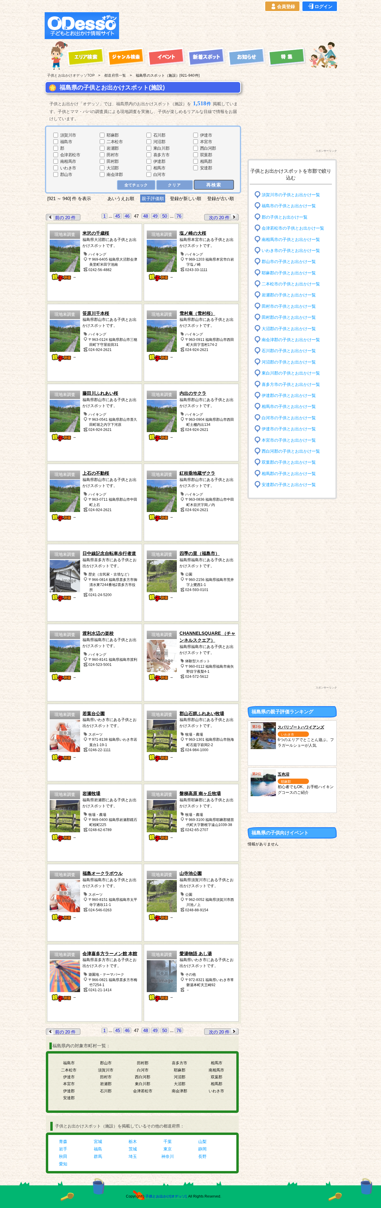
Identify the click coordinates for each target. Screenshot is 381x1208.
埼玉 (133, 1156)
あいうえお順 (120, 198)
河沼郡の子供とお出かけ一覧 (289, 362)
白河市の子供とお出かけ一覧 (289, 417)
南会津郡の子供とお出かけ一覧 (291, 340)
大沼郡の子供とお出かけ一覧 (289, 328)
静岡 (202, 1149)
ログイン (323, 6)
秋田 (63, 1156)
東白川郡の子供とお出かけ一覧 (291, 373)
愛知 (63, 1163)
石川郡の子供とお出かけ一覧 (289, 351)
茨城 (133, 1149)
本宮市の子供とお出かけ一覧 (289, 440)
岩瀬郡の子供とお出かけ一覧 (289, 295)
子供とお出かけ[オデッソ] (165, 1196)
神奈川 (167, 1156)
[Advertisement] (229, 25)
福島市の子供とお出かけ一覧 (289, 206)
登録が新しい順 (185, 198)
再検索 (213, 184)
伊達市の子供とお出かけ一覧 (289, 429)
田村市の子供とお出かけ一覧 (289, 306)
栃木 (133, 1141)
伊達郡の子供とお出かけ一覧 (289, 395)
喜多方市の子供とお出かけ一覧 (291, 384)
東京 (167, 1149)
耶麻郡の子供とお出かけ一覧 (289, 272)
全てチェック (136, 185)
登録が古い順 (221, 198)
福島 (98, 1149)
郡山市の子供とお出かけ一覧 (289, 261)
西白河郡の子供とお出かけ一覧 (291, 451)
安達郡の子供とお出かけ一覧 (289, 484)
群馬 (98, 1156)
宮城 (98, 1141)
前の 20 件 (65, 217)
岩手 (63, 1149)
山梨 (202, 1141)
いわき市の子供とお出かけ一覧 (291, 250)
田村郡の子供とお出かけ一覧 (289, 317)
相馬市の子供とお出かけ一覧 (289, 406)
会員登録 (286, 6)
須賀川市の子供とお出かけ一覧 (291, 195)
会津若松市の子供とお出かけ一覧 (293, 228)
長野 (202, 1156)
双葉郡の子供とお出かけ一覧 (289, 462)
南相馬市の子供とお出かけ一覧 (291, 239)
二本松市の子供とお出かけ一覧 (291, 284)
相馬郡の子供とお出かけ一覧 (289, 473)
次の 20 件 (219, 217)
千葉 (167, 1141)
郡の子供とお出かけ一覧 (284, 217)
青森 (63, 1141)
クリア (174, 185)
